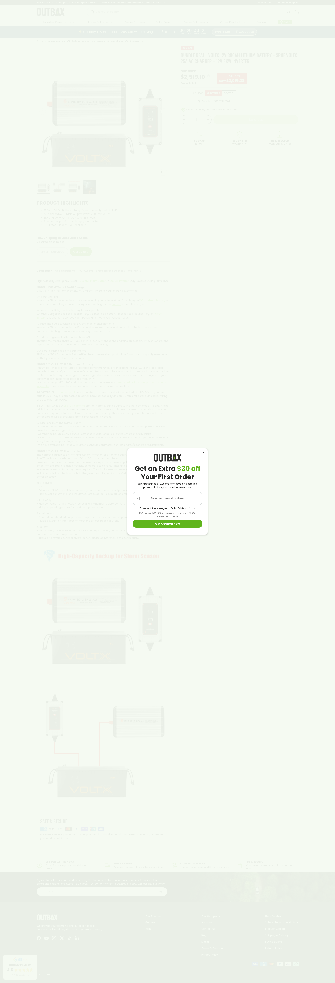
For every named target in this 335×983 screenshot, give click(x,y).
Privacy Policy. (187, 508)
